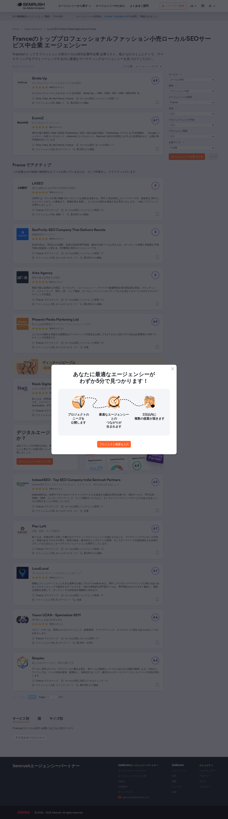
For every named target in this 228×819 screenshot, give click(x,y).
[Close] (173, 369)
